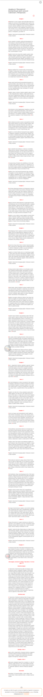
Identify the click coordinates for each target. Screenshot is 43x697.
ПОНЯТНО (26, 693)
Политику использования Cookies (25, 692)
